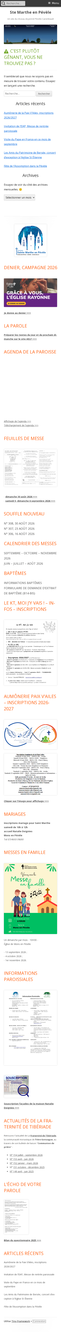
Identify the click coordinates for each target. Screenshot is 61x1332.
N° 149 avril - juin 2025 (22, 1171)
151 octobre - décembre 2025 (29, 1167)
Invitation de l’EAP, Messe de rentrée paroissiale (29, 1274)
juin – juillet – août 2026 (23, 563)
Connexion (39, 1321)
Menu (55, 3)
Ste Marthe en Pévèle (30, 12)
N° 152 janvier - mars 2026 (24, 1163)
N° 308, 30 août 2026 (19, 523)
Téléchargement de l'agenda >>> (21, 425)
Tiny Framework (21, 1321)
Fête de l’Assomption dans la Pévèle (25, 166)
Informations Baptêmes (23, 583)
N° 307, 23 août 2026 (19, 529)
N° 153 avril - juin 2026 (22, 1159)
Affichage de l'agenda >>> (17, 421)
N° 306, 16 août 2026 (19, 534)
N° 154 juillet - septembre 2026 (26, 1155)
